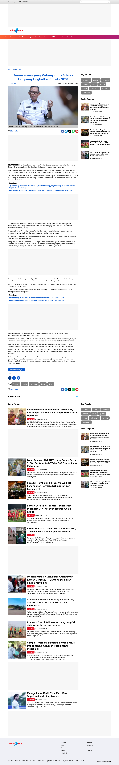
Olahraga (55, 37)
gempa (102, 84)
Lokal (18, 37)
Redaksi (17, 761)
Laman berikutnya (15, 370)
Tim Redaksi (12, 83)
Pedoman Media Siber (37, 761)
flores (94, 84)
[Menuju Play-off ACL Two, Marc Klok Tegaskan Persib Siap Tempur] (17, 700)
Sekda (43, 384)
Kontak (10, 761)
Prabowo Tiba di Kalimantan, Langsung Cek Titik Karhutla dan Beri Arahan (51, 624)
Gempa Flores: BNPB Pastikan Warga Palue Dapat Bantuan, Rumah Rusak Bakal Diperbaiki (51, 645)
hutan (85, 88)
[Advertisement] (59, 17)
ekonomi (106, 80)
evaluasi (85, 84)
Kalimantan (94, 88)
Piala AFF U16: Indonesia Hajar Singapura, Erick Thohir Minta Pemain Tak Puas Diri (41, 190)
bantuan (96, 80)
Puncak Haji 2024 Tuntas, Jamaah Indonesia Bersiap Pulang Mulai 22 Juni (37, 298)
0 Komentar (14, 131)
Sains (62, 37)
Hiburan (47, 37)
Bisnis (24, 37)
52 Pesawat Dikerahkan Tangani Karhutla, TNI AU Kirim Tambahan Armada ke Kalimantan (50, 602)
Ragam (30, 37)
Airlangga (86, 80)
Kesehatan (70, 37)
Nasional (10, 37)
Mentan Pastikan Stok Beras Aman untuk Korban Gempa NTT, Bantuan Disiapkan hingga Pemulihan (50, 579)
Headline (18, 70)
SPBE (50, 384)
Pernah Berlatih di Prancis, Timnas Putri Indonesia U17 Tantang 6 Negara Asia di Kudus (100, 142)
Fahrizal (15, 384)
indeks (24, 384)
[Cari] (108, 1)
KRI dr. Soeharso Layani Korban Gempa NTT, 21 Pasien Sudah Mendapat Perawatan (100, 154)
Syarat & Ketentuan (53, 761)
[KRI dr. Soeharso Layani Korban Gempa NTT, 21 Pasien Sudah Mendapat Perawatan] (85, 155)
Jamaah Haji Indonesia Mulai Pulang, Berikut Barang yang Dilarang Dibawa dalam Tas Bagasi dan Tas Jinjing (42, 187)
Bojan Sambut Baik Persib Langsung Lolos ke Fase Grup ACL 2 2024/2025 (37, 300)
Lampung (33, 384)
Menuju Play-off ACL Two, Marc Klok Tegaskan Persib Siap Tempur (47, 695)
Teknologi (39, 37)
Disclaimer (24, 761)
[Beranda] (6, 37)
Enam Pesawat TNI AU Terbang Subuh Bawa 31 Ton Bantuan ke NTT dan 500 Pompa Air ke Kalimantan (100, 119)
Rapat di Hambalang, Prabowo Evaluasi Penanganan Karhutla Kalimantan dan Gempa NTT (100, 131)
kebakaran (86, 93)
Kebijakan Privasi (67, 761)
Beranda (11, 70)
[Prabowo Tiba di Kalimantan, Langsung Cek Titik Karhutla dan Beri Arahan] (17, 629)
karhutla (105, 88)
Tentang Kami (79, 761)
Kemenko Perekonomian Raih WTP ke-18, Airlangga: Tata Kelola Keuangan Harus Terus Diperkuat (99, 106)
